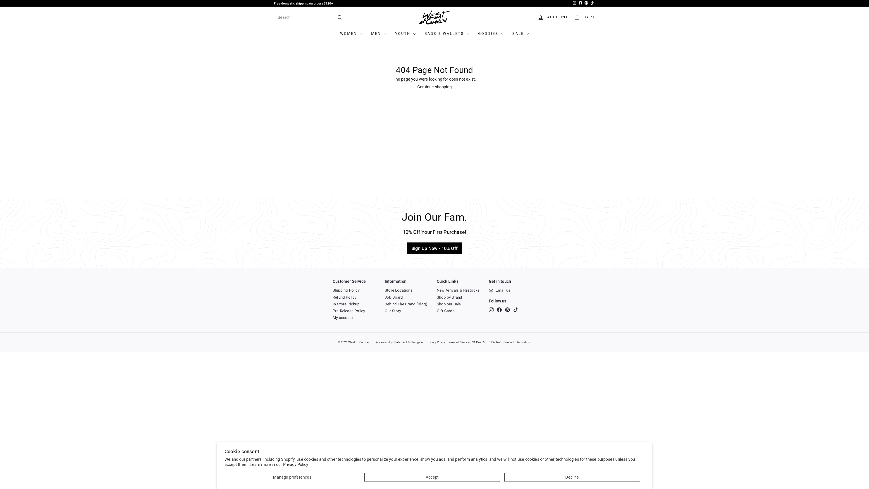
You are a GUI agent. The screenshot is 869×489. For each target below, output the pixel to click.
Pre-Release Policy (349, 311)
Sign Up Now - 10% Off (434, 248)
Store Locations (399, 290)
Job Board (394, 297)
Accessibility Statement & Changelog (400, 342)
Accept (432, 477)
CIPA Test (495, 342)
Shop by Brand (449, 297)
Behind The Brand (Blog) (406, 304)
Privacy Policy (295, 464)
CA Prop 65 (479, 342)
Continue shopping (434, 86)
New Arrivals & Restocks (458, 290)
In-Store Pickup (346, 304)
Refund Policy (344, 297)
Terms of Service (458, 342)
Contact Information (517, 342)
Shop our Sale (449, 304)
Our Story (393, 311)
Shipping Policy (346, 290)
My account (343, 317)
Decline (572, 477)
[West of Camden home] (434, 17)
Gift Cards (446, 311)
